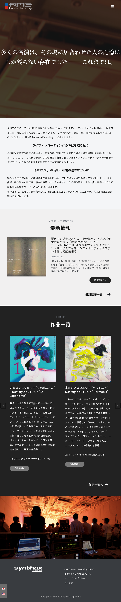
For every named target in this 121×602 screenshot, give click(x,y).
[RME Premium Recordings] (18, 6)
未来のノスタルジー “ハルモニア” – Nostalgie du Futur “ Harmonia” (32, 390)
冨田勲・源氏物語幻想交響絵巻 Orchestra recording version (85, 390)
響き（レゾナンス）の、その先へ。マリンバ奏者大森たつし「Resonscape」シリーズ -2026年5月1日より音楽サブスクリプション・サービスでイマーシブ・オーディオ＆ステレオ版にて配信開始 (81, 245)
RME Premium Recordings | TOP (79, 569)
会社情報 (68, 582)
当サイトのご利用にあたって (77, 573)
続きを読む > (100, 280)
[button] (98, 294)
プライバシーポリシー (74, 578)
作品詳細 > (19, 464)
